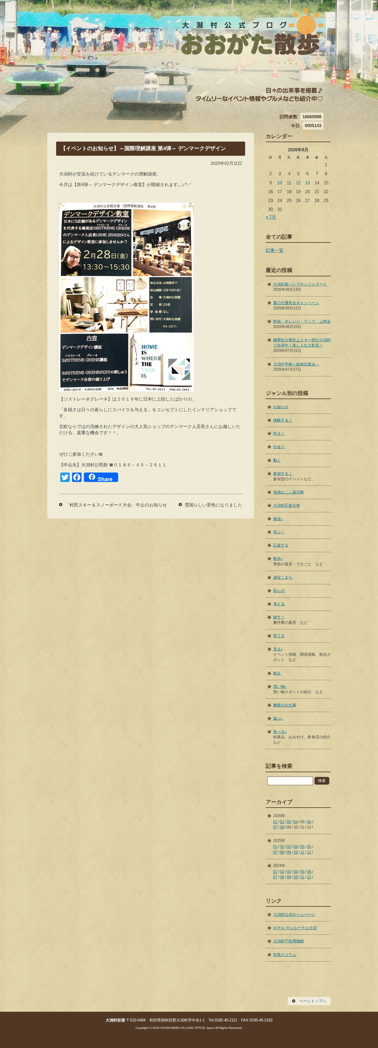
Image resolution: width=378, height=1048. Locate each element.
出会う (279, 447)
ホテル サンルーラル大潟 (295, 928)
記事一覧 (275, 250)
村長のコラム (284, 954)
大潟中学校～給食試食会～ (296, 364)
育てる (279, 636)
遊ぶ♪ (278, 718)
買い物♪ (280, 686)
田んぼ (279, 590)
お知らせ (281, 407)
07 (275, 827)
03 (289, 822)
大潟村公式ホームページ (294, 914)
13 (307, 182)
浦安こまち (282, 577)
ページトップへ (312, 1001)
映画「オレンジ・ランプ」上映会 (302, 321)
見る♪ (278, 649)
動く (277, 460)
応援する (281, 545)
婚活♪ (278, 518)
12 (298, 182)
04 (296, 822)
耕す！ (279, 617)
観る (277, 673)
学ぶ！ (279, 532)
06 (309, 822)
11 (302, 852)
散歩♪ (278, 558)
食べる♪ (280, 731)
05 (302, 846)
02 (282, 822)
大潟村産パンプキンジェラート (300, 284)
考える (279, 604)
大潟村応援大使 (286, 505)
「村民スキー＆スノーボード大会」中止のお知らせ (116, 504)
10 (279, 182)
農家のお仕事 (284, 705)
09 (289, 852)
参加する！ (282, 473)
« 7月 (271, 216)
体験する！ (282, 420)
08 (282, 827)
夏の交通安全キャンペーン (296, 303)
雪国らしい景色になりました (213, 504)
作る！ (279, 433)
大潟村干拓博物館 (288, 941)
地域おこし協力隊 (288, 492)
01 (275, 822)
